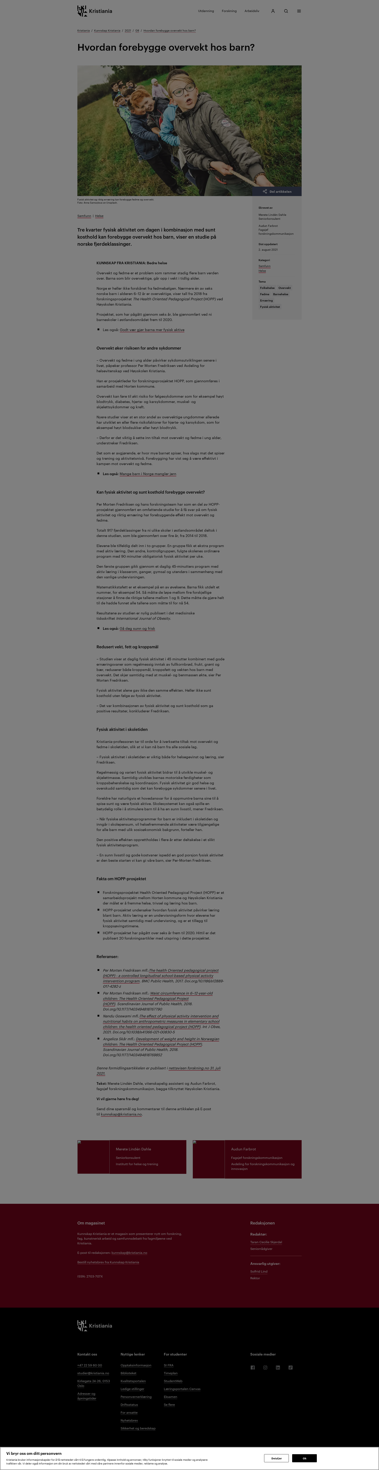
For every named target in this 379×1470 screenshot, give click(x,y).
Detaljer (276, 1458)
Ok (304, 1458)
